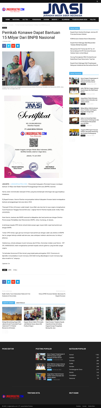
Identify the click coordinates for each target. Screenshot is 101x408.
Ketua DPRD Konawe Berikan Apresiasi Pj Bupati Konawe (52, 295)
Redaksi (78, 406)
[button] (97, 1)
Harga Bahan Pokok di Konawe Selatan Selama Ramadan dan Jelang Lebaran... (89, 100)
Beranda (4, 25)
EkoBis (83, 104)
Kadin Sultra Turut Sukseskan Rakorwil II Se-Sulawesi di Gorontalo (16, 295)
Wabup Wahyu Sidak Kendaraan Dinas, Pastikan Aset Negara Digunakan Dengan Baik (89, 110)
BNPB (9, 270)
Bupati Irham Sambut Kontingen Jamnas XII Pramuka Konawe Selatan (84, 33)
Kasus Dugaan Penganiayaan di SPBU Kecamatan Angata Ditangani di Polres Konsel (89, 80)
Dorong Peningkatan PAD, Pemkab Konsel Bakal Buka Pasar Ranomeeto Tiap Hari (83, 58)
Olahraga (66, 19)
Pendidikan (36, 19)
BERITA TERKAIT (8, 303)
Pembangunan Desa (79, 19)
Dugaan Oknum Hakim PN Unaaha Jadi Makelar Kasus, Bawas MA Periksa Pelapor (33, 324)
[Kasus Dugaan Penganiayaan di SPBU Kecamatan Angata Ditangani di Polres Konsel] (74, 80)
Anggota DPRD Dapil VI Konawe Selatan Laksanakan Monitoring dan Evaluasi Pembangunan (89, 131)
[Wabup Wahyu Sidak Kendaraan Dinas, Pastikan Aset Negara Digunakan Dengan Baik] (74, 110)
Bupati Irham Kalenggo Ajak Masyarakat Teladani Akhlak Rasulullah (82, 44)
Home (8, 19)
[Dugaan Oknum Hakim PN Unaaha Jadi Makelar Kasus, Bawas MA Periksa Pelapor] (33, 313)
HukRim (46, 19)
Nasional (16, 19)
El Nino (15, 270)
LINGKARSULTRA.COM (19, 184)
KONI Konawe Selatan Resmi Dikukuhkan (83, 39)
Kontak (84, 406)
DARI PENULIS (20, 303)
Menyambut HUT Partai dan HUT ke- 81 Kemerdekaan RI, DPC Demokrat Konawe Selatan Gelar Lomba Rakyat (83, 51)
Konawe (11, 25)
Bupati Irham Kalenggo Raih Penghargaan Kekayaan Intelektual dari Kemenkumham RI (84, 64)
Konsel (83, 94)
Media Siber (91, 406)
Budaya (54, 19)
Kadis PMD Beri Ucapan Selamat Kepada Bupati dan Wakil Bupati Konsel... (89, 90)
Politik (92, 19)
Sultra (25, 19)
